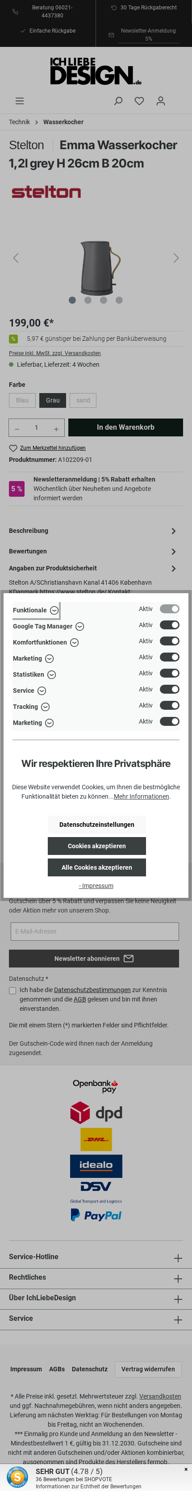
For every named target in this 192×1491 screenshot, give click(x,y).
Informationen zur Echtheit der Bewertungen (89, 1486)
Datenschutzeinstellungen (96, 824)
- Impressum (96, 885)
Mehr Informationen (141, 796)
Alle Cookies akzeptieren (97, 867)
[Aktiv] (169, 608)
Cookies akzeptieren (97, 846)
